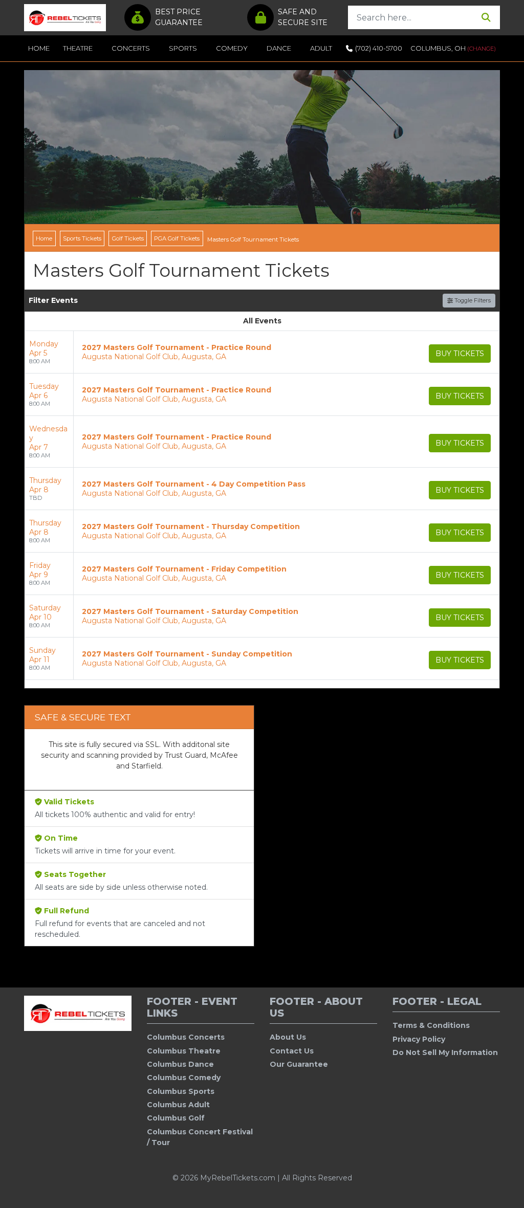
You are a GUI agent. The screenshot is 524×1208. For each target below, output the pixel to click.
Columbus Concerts (186, 1037)
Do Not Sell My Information (445, 1052)
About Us (288, 1037)
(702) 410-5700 (378, 48)
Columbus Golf (176, 1118)
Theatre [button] (78, 48)
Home (39, 48)
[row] (262, 352)
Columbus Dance (180, 1064)
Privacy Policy (418, 1039)
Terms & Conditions (431, 1025)
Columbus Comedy (184, 1077)
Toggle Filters (472, 300)
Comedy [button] (232, 48)
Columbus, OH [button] (453, 48)
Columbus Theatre (184, 1051)
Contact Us (292, 1051)
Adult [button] (321, 48)
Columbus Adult (178, 1104)
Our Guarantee (299, 1064)
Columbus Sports (180, 1091)
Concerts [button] (131, 48)
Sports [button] (183, 48)
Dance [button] (279, 48)
